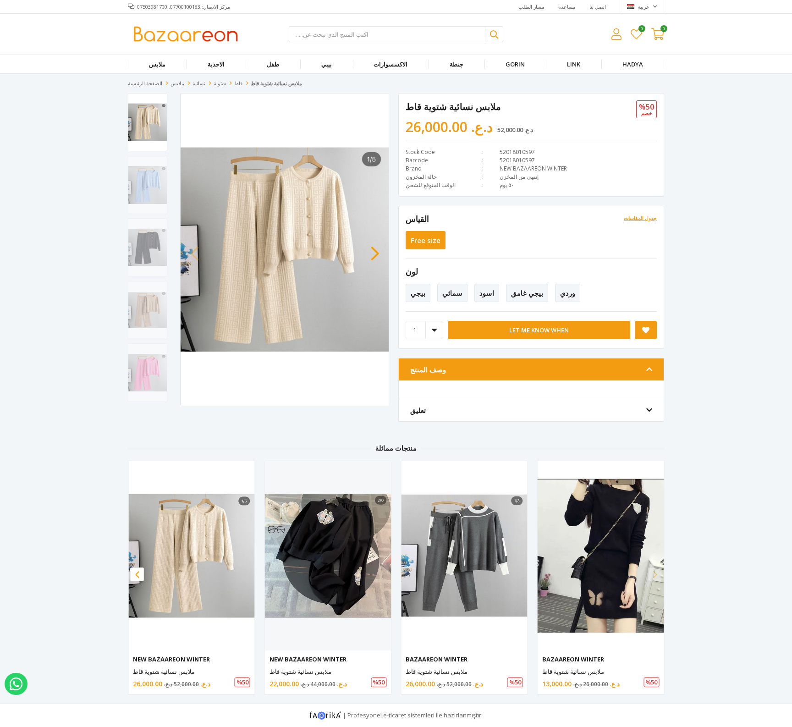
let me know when (539, 330)
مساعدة (567, 6)
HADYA (632, 64)
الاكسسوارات (390, 64)
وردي (567, 292)
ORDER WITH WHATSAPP (16, 684)
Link (573, 64)
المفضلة (641, 30)
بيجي (418, 292)
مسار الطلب (531, 6)
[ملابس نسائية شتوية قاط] (191, 555)
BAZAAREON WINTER (437, 659)
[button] (375, 249)
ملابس (157, 64)
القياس (417, 218)
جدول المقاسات (640, 217)
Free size (425, 240)
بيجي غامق (527, 292)
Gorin (515, 64)
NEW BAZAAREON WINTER (533, 168)
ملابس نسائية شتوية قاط (164, 671)
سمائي (452, 292)
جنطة (456, 64)
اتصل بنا (597, 6)
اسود (486, 292)
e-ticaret (394, 715)
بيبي (326, 64)
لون (412, 271)
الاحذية (216, 64)
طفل (273, 64)
